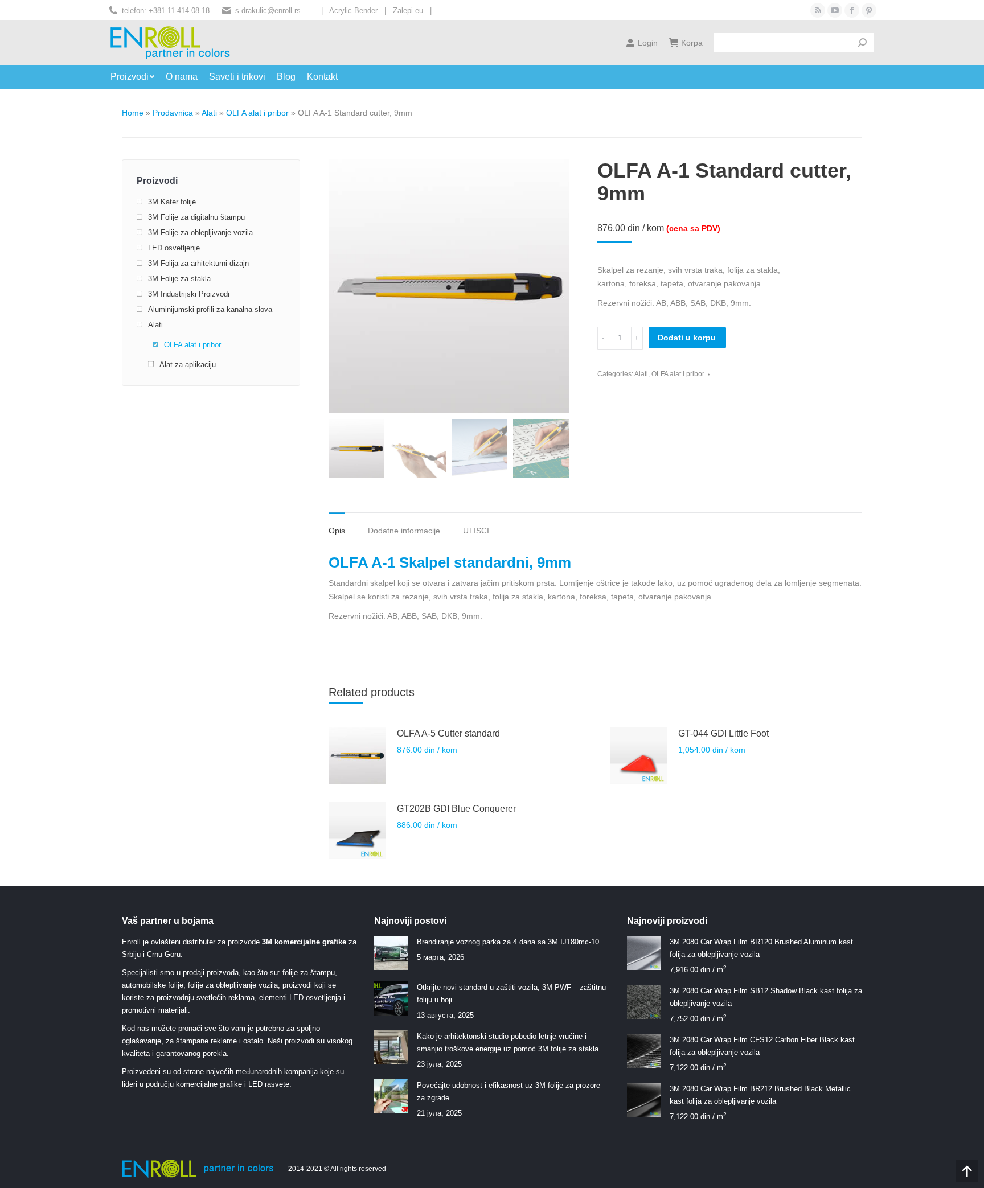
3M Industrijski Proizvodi (188, 294)
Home (133, 112)
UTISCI (476, 530)
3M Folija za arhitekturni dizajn (198, 263)
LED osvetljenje (174, 248)
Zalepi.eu (408, 10)
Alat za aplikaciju (187, 364)
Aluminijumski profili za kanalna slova (210, 309)
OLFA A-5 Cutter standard (448, 733)
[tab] (337, 524)
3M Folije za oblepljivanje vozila (200, 232)
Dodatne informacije (404, 530)
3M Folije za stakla (179, 278)
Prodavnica (173, 112)
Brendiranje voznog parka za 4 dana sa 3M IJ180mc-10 (508, 942)
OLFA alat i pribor (257, 112)
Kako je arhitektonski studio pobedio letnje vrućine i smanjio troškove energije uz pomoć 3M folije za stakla (507, 1042)
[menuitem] (138, 77)
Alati (209, 112)
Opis (337, 530)
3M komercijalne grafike (304, 942)
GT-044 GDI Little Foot (723, 733)
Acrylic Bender (353, 10)
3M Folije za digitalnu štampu (196, 217)
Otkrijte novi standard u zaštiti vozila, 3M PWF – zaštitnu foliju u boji (511, 993)
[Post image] (391, 953)
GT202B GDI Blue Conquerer (456, 808)
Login (648, 42)
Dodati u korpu (687, 337)
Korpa (692, 42)
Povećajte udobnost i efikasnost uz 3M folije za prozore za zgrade (508, 1091)
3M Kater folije (172, 202)
